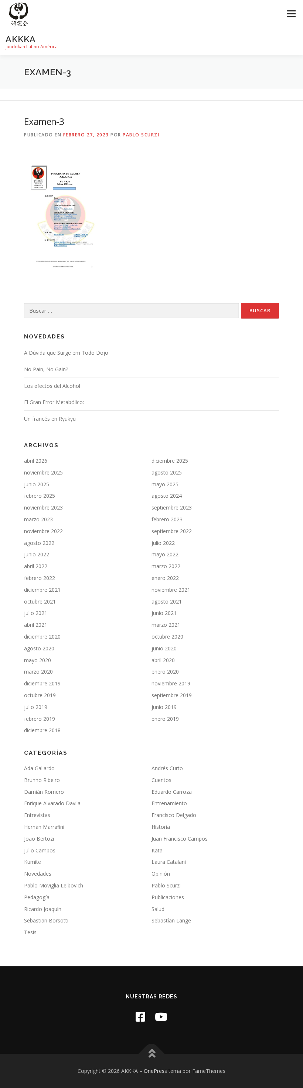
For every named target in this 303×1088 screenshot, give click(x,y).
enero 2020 (165, 671)
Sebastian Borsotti (46, 920)
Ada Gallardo (39, 768)
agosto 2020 (39, 648)
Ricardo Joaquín (42, 909)
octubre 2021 (40, 601)
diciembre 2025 (170, 460)
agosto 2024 (167, 495)
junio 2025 (36, 484)
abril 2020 (163, 660)
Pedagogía (37, 897)
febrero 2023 (167, 519)
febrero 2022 (39, 577)
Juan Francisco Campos (180, 838)
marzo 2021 (166, 624)
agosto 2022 (39, 542)
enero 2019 (165, 718)
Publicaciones (168, 897)
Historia (161, 826)
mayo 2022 (165, 554)
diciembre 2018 (42, 730)
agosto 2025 (167, 472)
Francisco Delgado (174, 814)
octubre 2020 (167, 636)
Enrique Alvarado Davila (52, 803)
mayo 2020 (37, 660)
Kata (157, 850)
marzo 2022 (166, 566)
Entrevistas (37, 814)
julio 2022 (163, 542)
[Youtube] (161, 1016)
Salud (158, 909)
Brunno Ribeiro (42, 779)
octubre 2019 (40, 695)
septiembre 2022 (172, 531)
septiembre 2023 (172, 507)
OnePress (155, 1070)
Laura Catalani (169, 861)
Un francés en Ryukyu (50, 418)
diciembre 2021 (42, 589)
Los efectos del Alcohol (52, 385)
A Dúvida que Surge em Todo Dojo (66, 352)
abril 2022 (35, 566)
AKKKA (21, 39)
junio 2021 (164, 612)
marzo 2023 (38, 519)
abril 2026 (35, 460)
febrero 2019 (39, 718)
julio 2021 (35, 612)
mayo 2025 (165, 484)
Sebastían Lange (171, 920)
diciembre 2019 (42, 683)
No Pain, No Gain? (46, 369)
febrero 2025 (39, 495)
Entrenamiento (169, 803)
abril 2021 (35, 624)
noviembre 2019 (171, 683)
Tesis (30, 932)
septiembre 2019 (172, 695)
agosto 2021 (167, 601)
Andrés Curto (167, 768)
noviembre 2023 (43, 507)
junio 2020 (164, 648)
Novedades (37, 873)
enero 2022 (165, 577)
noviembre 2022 (43, 531)
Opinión (161, 873)
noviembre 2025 (43, 472)
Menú (291, 13)
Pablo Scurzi (141, 135)
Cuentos (161, 779)
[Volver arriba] (152, 1053)
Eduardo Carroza (172, 791)
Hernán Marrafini (44, 826)
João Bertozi (39, 838)
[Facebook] (140, 1016)
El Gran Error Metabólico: (54, 402)
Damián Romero (44, 791)
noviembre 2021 (171, 589)
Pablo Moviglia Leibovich (53, 885)
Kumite (32, 861)
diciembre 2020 (42, 636)
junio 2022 (36, 554)
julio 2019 (35, 706)
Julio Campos (39, 850)
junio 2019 (164, 706)
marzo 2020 (38, 671)
